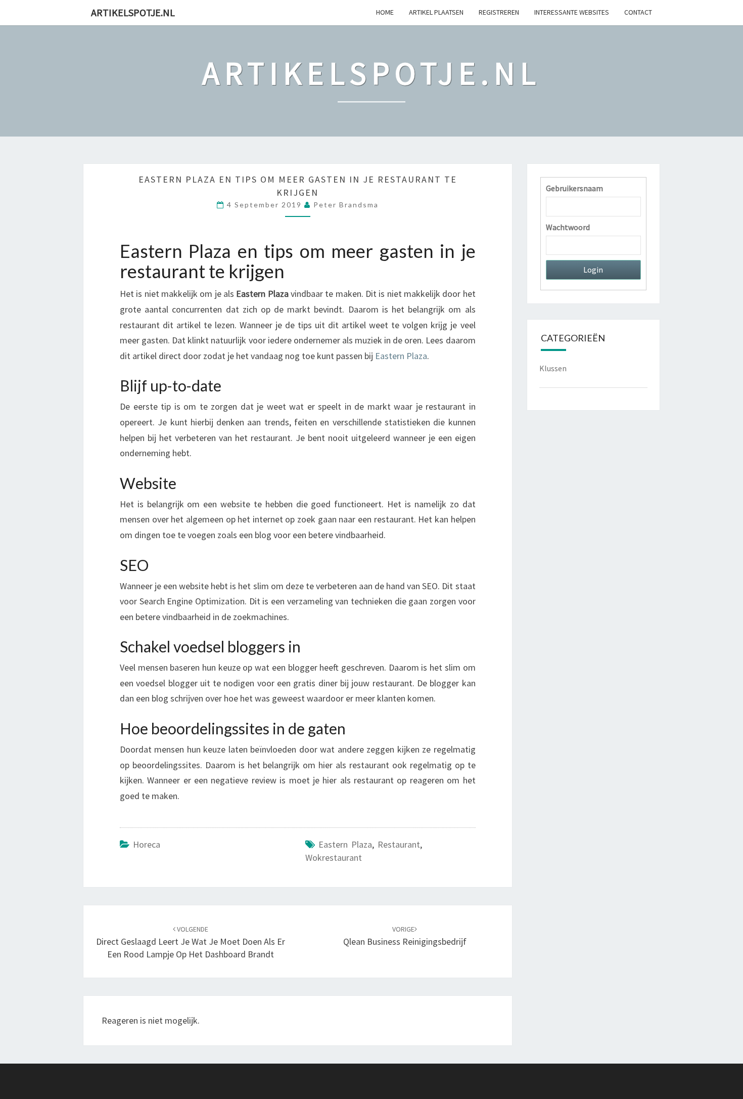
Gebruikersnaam (574, 188)
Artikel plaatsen (436, 12)
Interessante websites (571, 12)
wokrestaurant (333, 857)
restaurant (399, 844)
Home (385, 12)
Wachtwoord (568, 227)
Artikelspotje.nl (133, 12)
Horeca (146, 844)
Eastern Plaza (345, 844)
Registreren (499, 12)
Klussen (553, 368)
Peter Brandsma (346, 204)
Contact (638, 12)
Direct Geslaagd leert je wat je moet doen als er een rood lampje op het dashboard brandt (190, 942)
